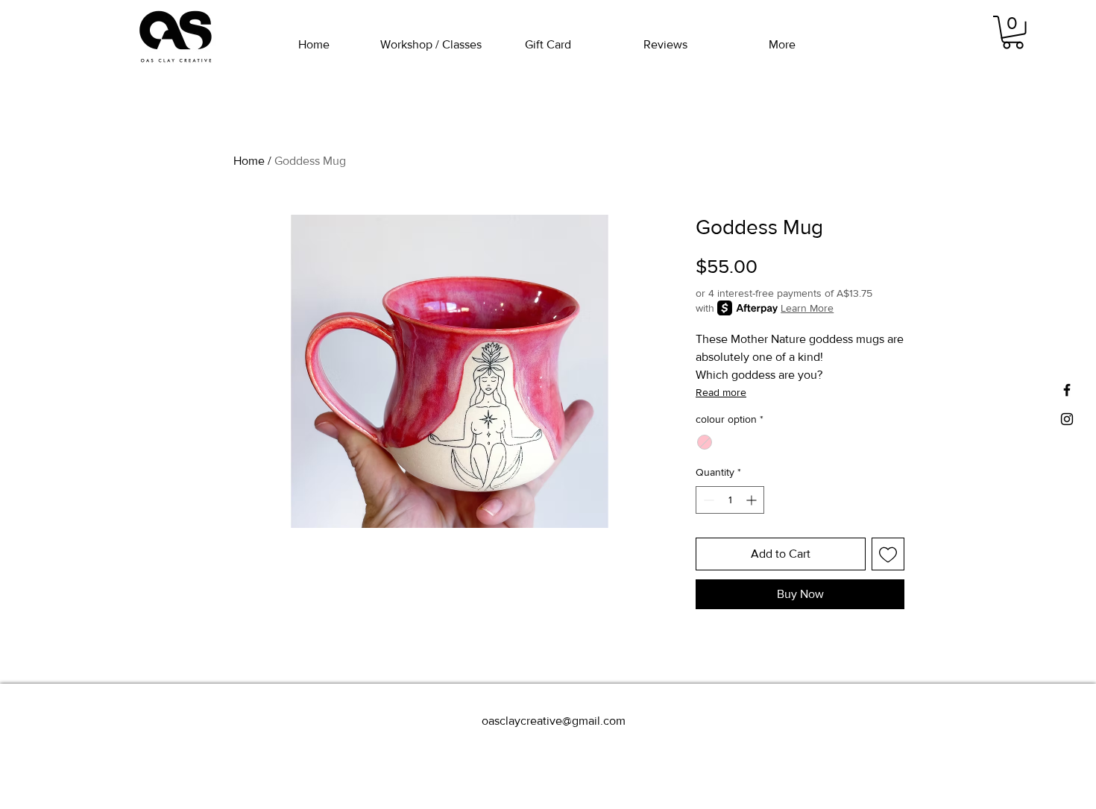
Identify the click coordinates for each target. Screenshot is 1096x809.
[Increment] (752, 500)
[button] (1013, 32)
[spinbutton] (730, 500)
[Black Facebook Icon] (1067, 390)
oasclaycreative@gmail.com (554, 720)
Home (249, 160)
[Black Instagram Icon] (1067, 419)
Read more (721, 392)
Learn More (807, 308)
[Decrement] (707, 500)
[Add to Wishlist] (888, 554)
